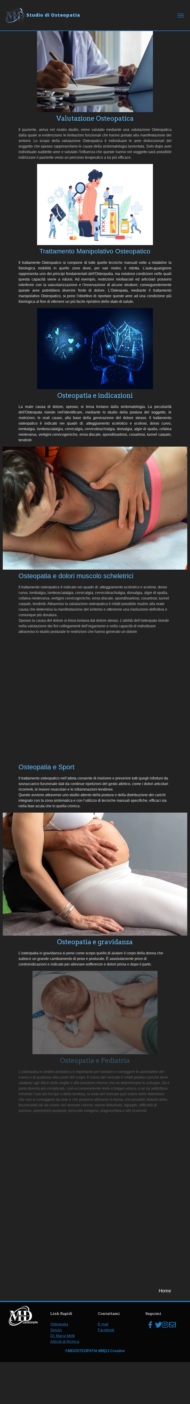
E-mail (103, 1324)
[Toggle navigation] (180, 15)
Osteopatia (59, 1324)
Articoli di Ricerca (64, 1342)
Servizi (56, 1330)
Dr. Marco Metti (62, 1336)
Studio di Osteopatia (53, 15)
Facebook (106, 1330)
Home (165, 1290)
